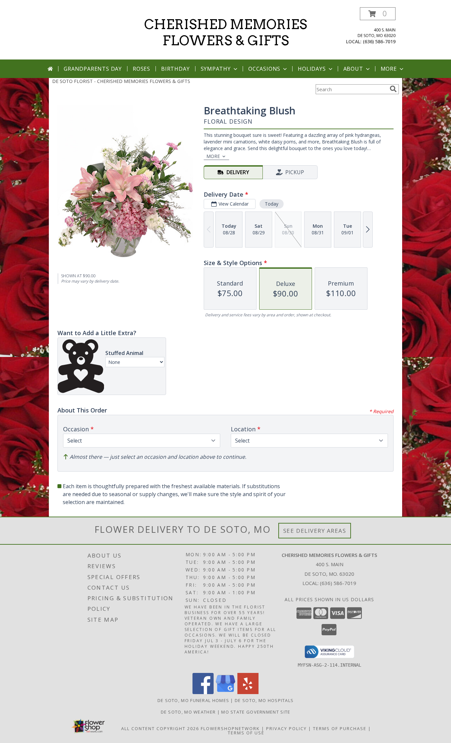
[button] (378, 13)
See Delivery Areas (314, 530)
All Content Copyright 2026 (160, 728)
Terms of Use (246, 733)
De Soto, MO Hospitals (264, 700)
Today (271, 204)
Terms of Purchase (339, 728)
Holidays (312, 68)
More (389, 68)
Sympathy (216, 68)
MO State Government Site (255, 712)
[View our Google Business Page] (225, 692)
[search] (393, 89)
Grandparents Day (93, 68)
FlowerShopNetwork (230, 728)
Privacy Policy (286, 728)
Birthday (175, 68)
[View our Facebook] (203, 692)
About (353, 68)
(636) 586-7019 (379, 41)
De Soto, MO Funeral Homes (193, 700)
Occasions (264, 68)
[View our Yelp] (248, 692)
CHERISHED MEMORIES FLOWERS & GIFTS (225, 33)
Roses (141, 68)
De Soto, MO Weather (188, 712)
